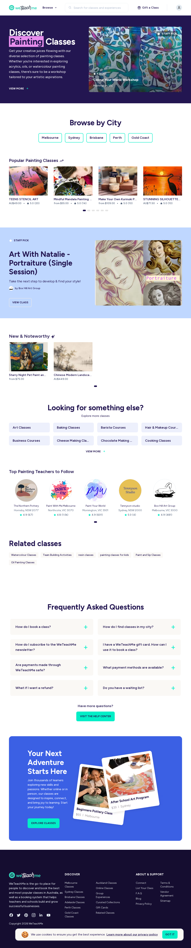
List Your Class (144, 888)
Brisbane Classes (75, 897)
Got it (170, 934)
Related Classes (105, 912)
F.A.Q (139, 893)
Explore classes (43, 823)
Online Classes (104, 888)
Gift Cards (102, 907)
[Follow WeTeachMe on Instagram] (33, 915)
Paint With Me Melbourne (60, 505)
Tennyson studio (130, 505)
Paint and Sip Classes (148, 555)
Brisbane (96, 138)
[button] (84, 210)
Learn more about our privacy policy (132, 934)
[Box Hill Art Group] (164, 490)
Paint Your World (95, 505)
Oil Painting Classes (23, 562)
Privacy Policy (144, 903)
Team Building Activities (57, 555)
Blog (138, 898)
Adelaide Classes (75, 902)
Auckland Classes (106, 883)
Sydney (74, 138)
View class (20, 302)
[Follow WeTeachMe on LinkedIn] (41, 915)
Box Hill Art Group (164, 505)
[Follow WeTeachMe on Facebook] (11, 915)
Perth (117, 138)
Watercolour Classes (23, 555)
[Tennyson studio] (130, 490)
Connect (141, 883)
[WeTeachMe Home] (36, 875)
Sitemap (165, 900)
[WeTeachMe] (23, 7)
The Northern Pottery (26, 505)
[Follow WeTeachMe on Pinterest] (26, 915)
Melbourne (50, 138)
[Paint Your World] (95, 490)
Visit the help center (95, 716)
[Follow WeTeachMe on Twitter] (18, 915)
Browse (48, 7)
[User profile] (179, 8)
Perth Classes (73, 907)
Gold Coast (140, 138)
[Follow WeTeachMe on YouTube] (48, 915)
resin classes (85, 555)
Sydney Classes (74, 891)
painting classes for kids (114, 555)
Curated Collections (108, 902)
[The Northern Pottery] (26, 490)
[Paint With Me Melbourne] (60, 490)
